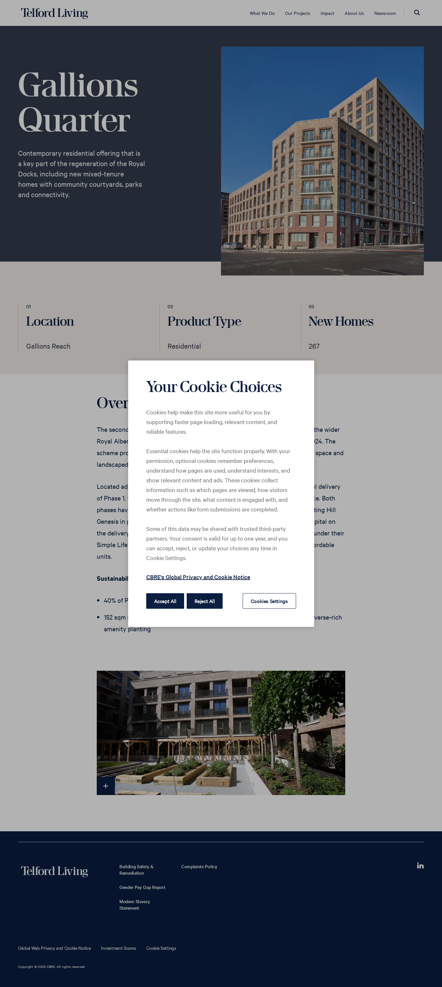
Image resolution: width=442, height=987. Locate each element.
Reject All (204, 600)
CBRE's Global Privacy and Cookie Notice (198, 576)
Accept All (165, 600)
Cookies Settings (269, 600)
